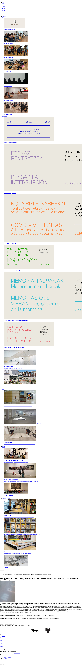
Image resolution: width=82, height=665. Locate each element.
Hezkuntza (3, 447)
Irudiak (1, 619)
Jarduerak (3, 446)
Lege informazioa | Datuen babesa (6, 657)
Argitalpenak (4, 15)
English (3, 2)
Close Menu (2, 570)
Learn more (15, 662)
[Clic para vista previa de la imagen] (7, 601)
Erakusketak (3, 445)
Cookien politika (4, 658)
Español (3, 3)
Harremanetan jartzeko (17, 653)
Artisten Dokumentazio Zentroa (6, 14)
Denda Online (3, 8)
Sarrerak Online (3, 6)
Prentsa (1, 640)
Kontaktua (1, 637)
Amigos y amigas (4, 116)
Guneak (1, 643)
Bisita (3, 349)
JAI (2, 17)
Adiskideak (3, 4)
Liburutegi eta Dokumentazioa (6, 498)
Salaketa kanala (4, 659)
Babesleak (1, 646)
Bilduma (3, 389)
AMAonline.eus (4, 16)
